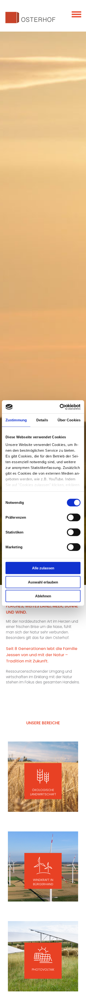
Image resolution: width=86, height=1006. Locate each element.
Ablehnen (43, 596)
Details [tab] (42, 420)
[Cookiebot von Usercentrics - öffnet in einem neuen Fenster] (61, 407)
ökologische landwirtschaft (43, 792)
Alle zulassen (43, 568)
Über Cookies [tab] (69, 420)
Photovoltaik (43, 970)
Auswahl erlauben (43, 582)
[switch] (74, 517)
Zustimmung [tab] (16, 420)
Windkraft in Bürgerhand (43, 882)
